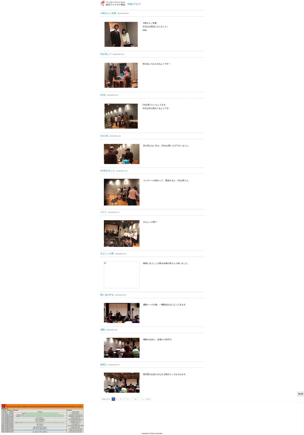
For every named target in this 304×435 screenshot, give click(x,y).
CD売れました (107, 170)
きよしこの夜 (107, 253)
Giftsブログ (134, 3)
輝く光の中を (107, 295)
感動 (102, 329)
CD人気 (104, 136)
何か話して (106, 54)
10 (135, 399)
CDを (103, 95)
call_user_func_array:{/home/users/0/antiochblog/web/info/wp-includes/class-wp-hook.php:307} (39, 430)
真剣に (103, 364)
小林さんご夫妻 (108, 13)
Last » (148, 399)
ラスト (103, 212)
